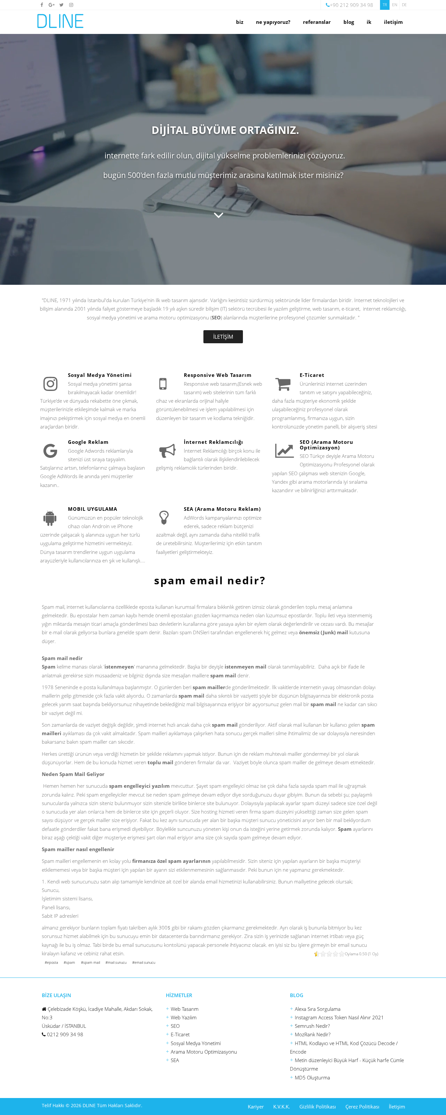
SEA (175, 1060)
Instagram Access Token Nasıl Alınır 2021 (339, 1017)
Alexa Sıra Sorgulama (318, 1009)
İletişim (397, 1106)
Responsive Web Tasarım (218, 375)
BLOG (348, 22)
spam (70, 962)
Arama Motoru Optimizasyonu (204, 1051)
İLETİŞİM (393, 22)
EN (394, 5)
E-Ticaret (312, 375)
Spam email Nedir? (210, 580)
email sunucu (145, 962)
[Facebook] (42, 5)
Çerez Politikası (362, 1106)
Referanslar (317, 22)
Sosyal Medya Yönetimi (100, 375)
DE (404, 5)
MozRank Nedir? (312, 1034)
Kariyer (256, 1106)
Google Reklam (88, 442)
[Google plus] (51, 5)
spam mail (91, 962)
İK (369, 22)
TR (385, 5)
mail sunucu (117, 962)
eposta (52, 962)
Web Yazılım (184, 1017)
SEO (175, 1026)
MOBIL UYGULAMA (92, 509)
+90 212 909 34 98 (351, 5)
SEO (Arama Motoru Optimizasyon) (326, 445)
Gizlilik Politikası (317, 1106)
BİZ (239, 22)
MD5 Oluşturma (312, 1077)
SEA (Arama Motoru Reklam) (222, 509)
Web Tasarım (185, 1009)
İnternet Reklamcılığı (213, 442)
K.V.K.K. (281, 1106)
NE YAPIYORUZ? (273, 22)
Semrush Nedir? (312, 1026)
